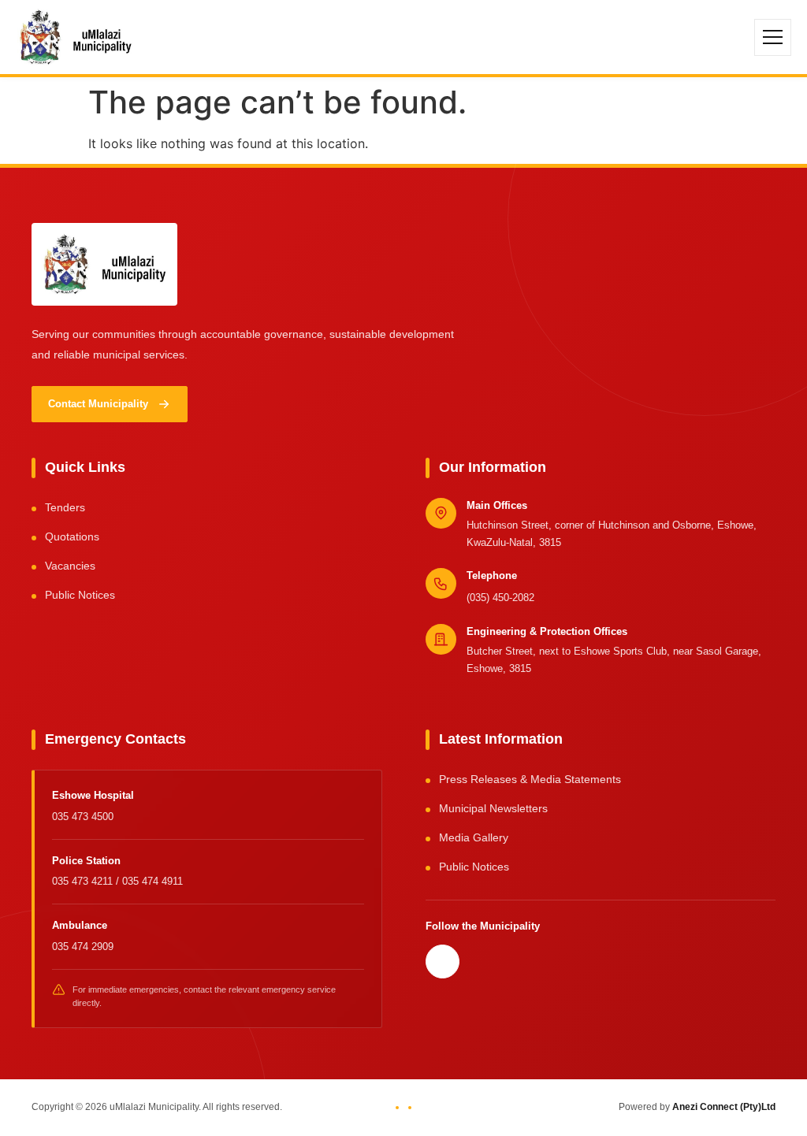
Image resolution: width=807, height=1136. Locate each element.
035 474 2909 (82, 946)
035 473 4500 (82, 816)
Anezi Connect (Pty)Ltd (723, 1106)
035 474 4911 (152, 881)
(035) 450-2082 (500, 597)
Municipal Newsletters (493, 808)
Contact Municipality (98, 404)
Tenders (65, 507)
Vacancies (70, 565)
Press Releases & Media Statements (530, 779)
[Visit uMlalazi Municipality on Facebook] (442, 961)
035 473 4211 (84, 881)
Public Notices (80, 594)
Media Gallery (473, 837)
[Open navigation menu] (772, 37)
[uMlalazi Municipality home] (75, 37)
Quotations (72, 536)
